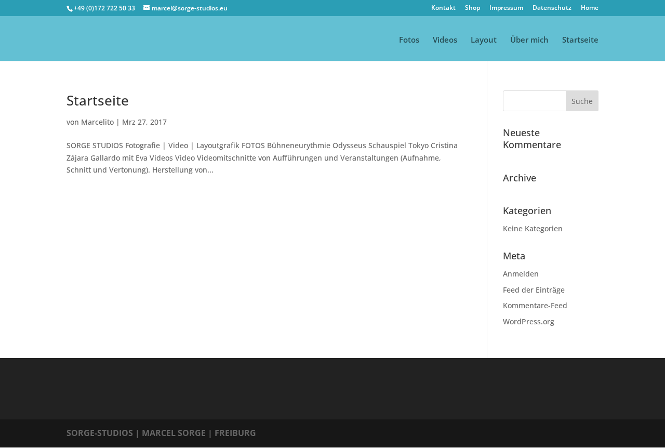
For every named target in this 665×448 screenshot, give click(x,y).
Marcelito (97, 122)
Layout (484, 40)
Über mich (529, 40)
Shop (472, 8)
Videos (445, 40)
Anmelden (521, 274)
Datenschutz (552, 8)
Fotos (409, 40)
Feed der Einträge (534, 290)
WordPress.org (528, 321)
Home (589, 8)
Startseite (580, 40)
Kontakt (443, 8)
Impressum (506, 8)
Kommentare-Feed (535, 305)
